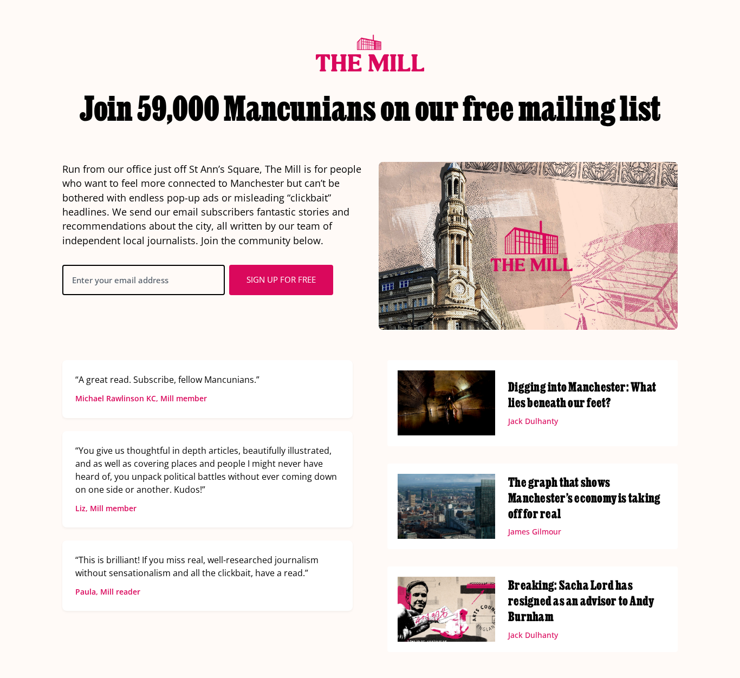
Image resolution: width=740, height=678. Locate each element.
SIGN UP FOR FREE (281, 279)
